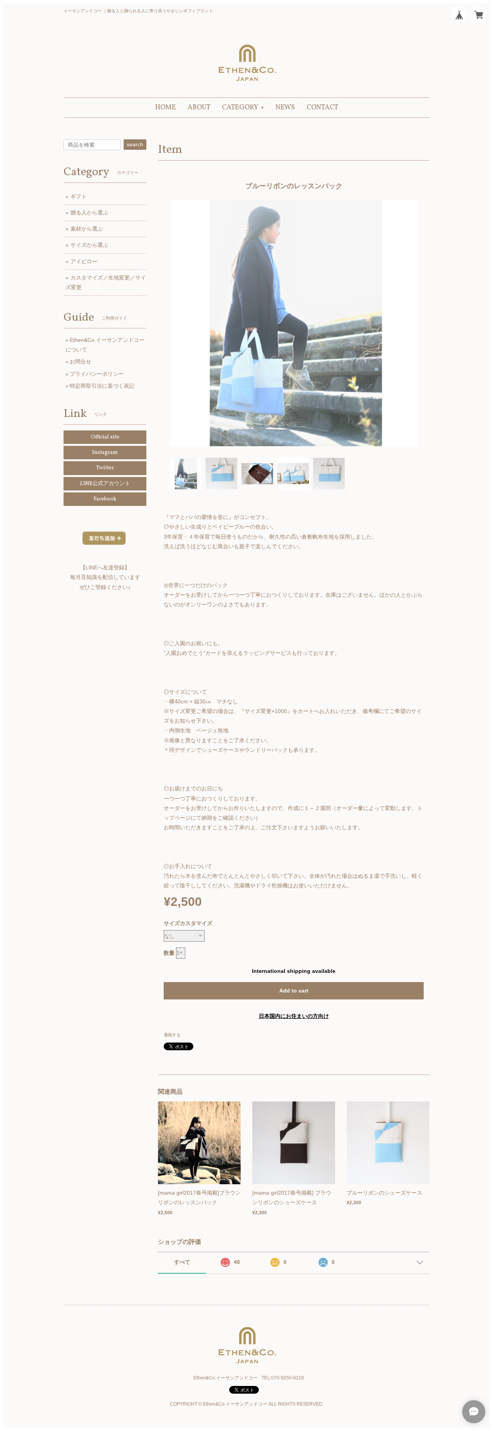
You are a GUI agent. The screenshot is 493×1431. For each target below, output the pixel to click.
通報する (172, 1035)
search (135, 144)
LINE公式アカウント (105, 483)
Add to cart (294, 990)
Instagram (105, 452)
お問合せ (80, 361)
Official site (105, 437)
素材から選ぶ (86, 229)
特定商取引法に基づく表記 (102, 386)
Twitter (105, 468)
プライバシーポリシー (97, 374)
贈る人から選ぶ (89, 212)
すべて (182, 1262)
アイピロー (83, 261)
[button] (243, 107)
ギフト (78, 196)
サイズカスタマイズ (188, 923)
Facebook (105, 499)
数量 (169, 953)
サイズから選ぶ (89, 245)
